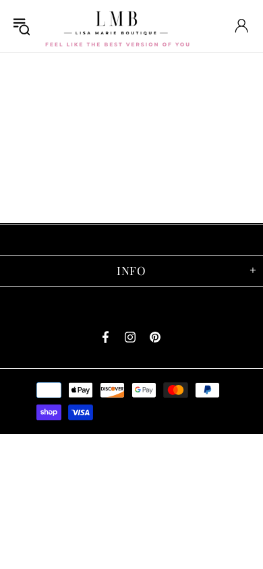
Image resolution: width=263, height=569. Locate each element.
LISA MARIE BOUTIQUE (117, 26)
